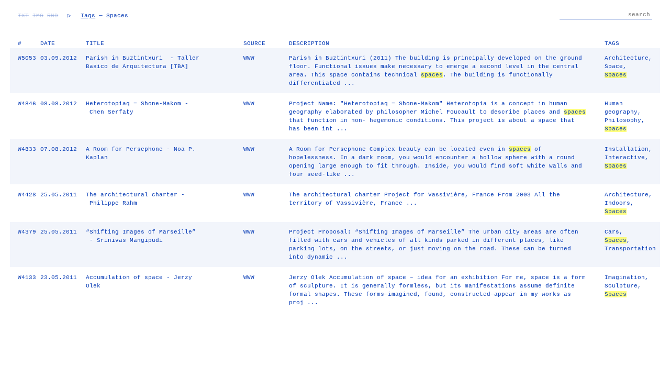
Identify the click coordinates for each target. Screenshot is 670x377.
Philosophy (623, 120)
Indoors (617, 203)
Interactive (625, 157)
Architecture (627, 58)
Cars (612, 232)
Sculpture (621, 286)
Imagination (625, 277)
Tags (88, 16)
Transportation (630, 249)
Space (614, 66)
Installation (627, 149)
